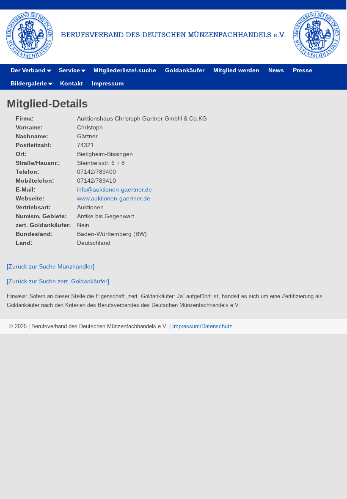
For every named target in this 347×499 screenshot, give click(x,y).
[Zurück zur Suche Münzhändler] (50, 266)
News (276, 70)
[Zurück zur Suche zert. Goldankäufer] (58, 281)
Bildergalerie (29, 83)
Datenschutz (216, 326)
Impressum (108, 83)
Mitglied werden (236, 70)
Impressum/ (186, 326)
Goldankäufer (184, 70)
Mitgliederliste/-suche (125, 70)
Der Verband (28, 70)
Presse (302, 70)
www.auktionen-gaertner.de (113, 198)
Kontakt (71, 83)
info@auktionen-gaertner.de (114, 189)
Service (69, 70)
